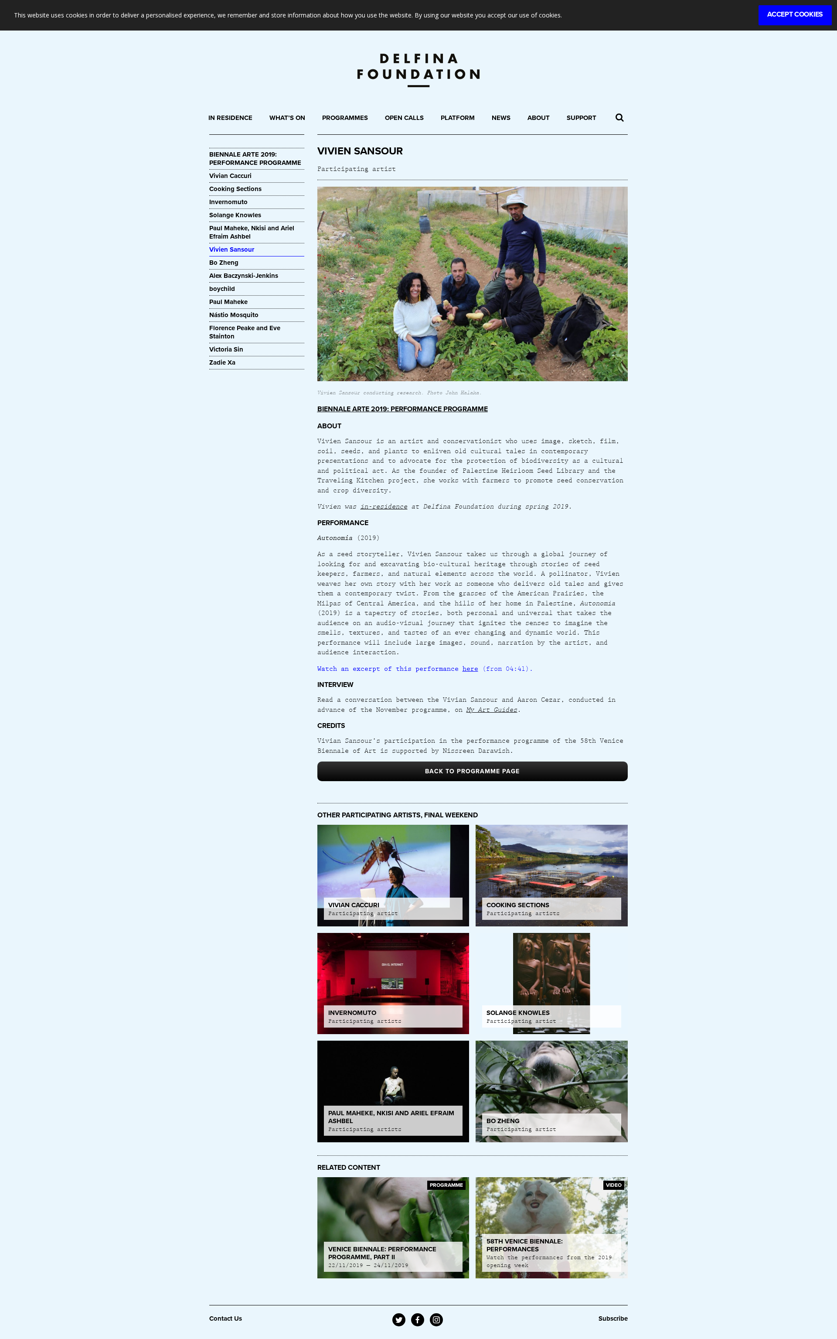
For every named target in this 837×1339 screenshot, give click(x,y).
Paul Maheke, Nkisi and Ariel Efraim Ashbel (251, 232)
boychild (222, 289)
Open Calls (404, 118)
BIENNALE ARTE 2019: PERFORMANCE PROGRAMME (255, 158)
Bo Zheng (223, 262)
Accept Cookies (795, 14)
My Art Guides (491, 709)
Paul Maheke (228, 302)
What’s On (287, 118)
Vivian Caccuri (230, 176)
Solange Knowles (235, 215)
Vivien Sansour (231, 249)
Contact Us (225, 1318)
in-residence (384, 506)
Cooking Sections (235, 189)
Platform (458, 118)
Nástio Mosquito (234, 315)
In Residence (230, 118)
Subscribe (613, 1318)
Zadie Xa (222, 362)
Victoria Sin (226, 349)
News (501, 118)
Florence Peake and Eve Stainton (244, 332)
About (538, 118)
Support (581, 118)
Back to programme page (472, 771)
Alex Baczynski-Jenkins (244, 276)
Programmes (345, 118)
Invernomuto (228, 202)
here (470, 668)
